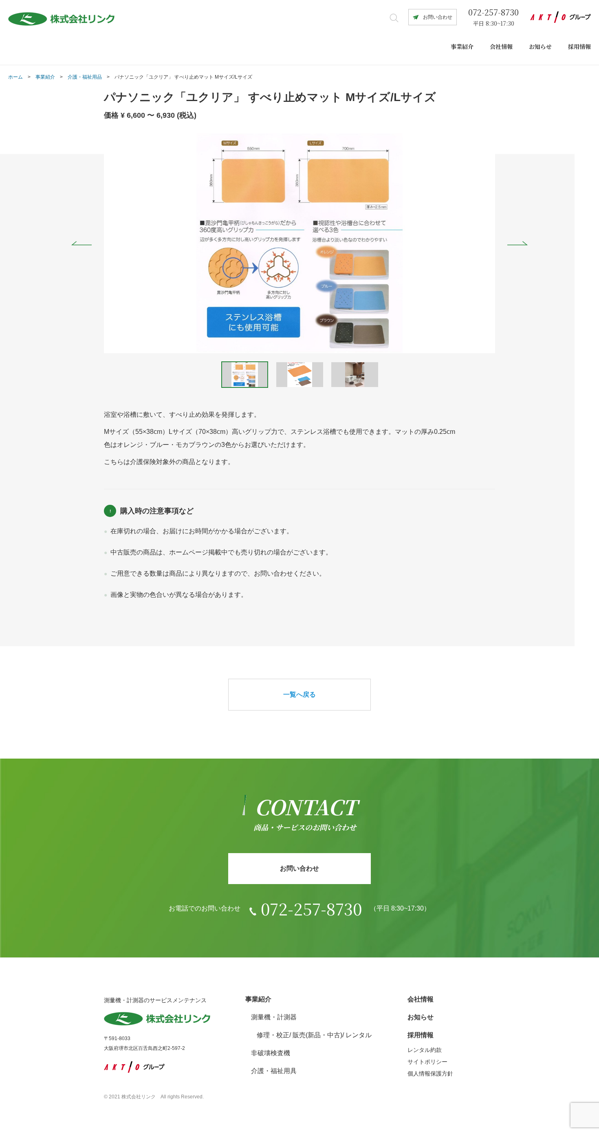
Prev (81, 243)
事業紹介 (462, 46)
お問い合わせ (437, 17)
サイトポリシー (427, 1061)
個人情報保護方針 (430, 1073)
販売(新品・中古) (317, 1035)
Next (517, 243)
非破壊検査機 (270, 1052)
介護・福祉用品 (85, 77)
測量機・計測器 (274, 1017)
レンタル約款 (424, 1050)
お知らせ (540, 46)
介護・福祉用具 (274, 1070)
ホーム (15, 77)
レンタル (359, 1035)
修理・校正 (273, 1035)
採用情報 (579, 46)
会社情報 (501, 46)
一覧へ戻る (299, 694)
